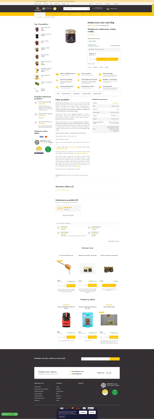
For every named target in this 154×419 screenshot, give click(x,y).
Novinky (57, 400)
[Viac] (116, 14)
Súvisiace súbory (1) (66, 93)
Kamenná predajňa (37, 3)
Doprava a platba (37, 386)
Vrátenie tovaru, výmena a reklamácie (41, 389)
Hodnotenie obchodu (38, 393)
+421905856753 (98, 8)
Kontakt (57, 386)
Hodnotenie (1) (76, 93)
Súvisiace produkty (86, 93)
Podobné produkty (97, 93)
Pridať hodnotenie (68, 215)
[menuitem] (39, 14)
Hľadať (88, 8)
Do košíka (107, 59)
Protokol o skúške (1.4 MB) (63, 190)
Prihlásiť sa (114, 358)
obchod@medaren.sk (78, 371)
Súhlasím (92, 412)
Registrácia (117, 3)
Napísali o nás (57, 3)
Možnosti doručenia (116, 45)
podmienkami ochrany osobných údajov (99, 362)
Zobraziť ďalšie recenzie (113, 241)
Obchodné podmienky (38, 395)
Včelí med (78, 166)
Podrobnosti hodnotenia (104, 25)
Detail (109, 285)
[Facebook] (107, 373)
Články (51, 3)
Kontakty (63, 3)
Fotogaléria (58, 398)
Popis (58, 93)
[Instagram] (110, 373)
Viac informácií (91, 34)
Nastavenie (62, 417)
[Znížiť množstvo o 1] (91, 59)
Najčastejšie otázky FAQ (38, 391)
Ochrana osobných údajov (39, 398)
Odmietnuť (83, 412)
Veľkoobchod (36, 400)
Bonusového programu (100, 49)
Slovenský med (115, 103)
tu (76, 414)
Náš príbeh (46, 3)
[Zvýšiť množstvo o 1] (95, 59)
